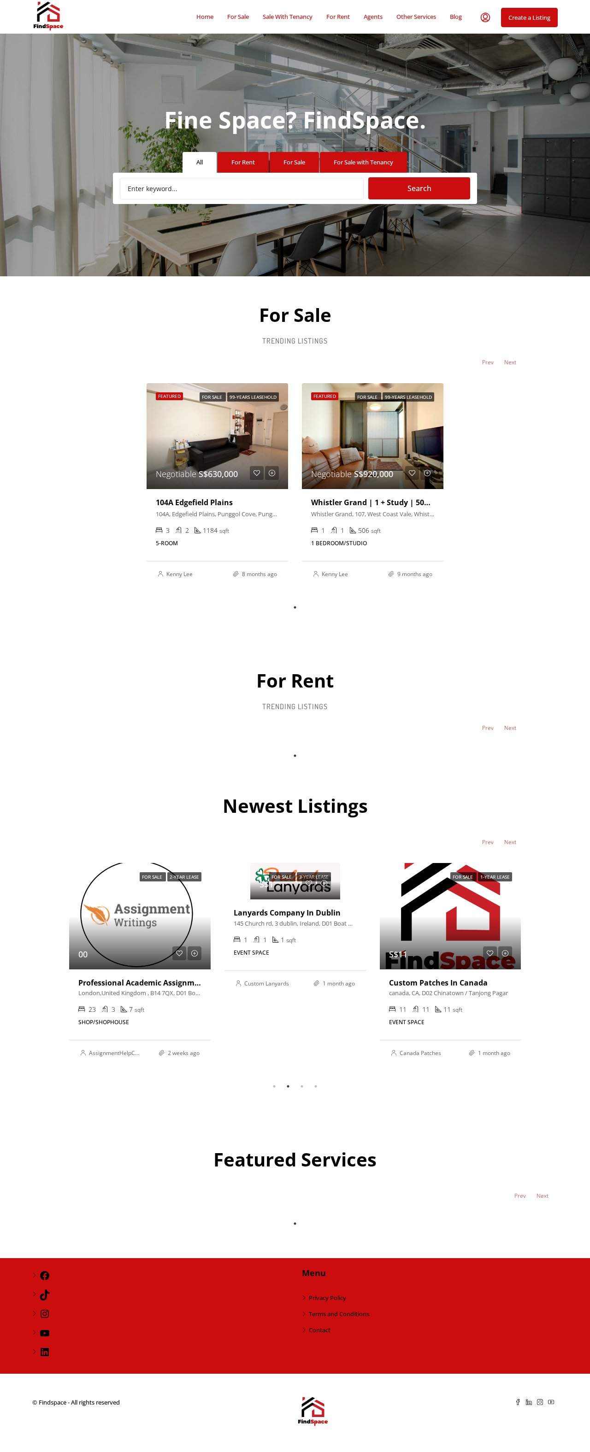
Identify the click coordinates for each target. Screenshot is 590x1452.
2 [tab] (288, 1086)
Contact (319, 1330)
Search (419, 188)
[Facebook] (41, 1275)
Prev (488, 362)
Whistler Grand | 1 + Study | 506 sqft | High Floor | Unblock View (429, 502)
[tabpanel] (217, 485)
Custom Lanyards (266, 983)
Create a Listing (529, 17)
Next (510, 362)
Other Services (416, 16)
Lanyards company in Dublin (287, 913)
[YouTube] (41, 1332)
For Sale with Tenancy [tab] (363, 162)
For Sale (238, 16)
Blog (456, 16)
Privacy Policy (327, 1298)
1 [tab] (295, 607)
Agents (373, 16)
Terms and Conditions (339, 1314)
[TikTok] (41, 1294)
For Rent (338, 16)
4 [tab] (315, 1086)
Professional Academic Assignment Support (158, 983)
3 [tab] (302, 1086)
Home (204, 16)
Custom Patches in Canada (438, 983)
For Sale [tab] (294, 162)
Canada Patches (420, 1053)
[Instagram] (41, 1313)
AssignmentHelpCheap (118, 1053)
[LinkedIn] (41, 1351)
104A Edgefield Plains (194, 502)
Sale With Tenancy (288, 16)
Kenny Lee (179, 574)
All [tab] (199, 162)
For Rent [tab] (243, 162)
